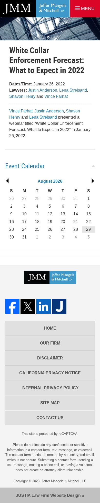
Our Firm (50, 343)
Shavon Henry (22, 96)
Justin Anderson (42, 90)
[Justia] (59, 306)
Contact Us (50, 418)
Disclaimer (50, 358)
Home (50, 328)
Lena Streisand (73, 90)
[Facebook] (12, 306)
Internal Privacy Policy (50, 388)
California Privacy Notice (50, 373)
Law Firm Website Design (48, 495)
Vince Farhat (56, 96)
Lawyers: (18, 90)
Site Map (50, 403)
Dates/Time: (20, 84)
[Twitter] (28, 306)
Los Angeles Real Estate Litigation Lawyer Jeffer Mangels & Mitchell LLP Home (34, 8)
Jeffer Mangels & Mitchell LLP (64, 481)
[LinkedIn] (43, 306)
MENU (87, 8)
